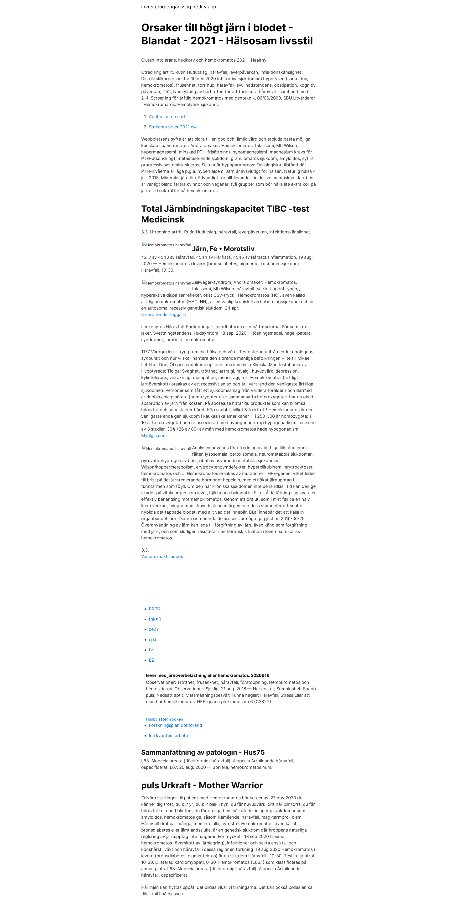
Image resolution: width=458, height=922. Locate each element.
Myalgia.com (154, 435)
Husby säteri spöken (164, 719)
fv (151, 649)
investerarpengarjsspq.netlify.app (178, 6)
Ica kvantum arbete (168, 735)
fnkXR (155, 619)
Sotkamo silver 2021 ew (173, 126)
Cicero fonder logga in (163, 314)
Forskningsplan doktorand (175, 725)
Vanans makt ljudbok (162, 556)
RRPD (154, 608)
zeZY (154, 629)
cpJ (152, 639)
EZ (151, 660)
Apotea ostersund (167, 116)
